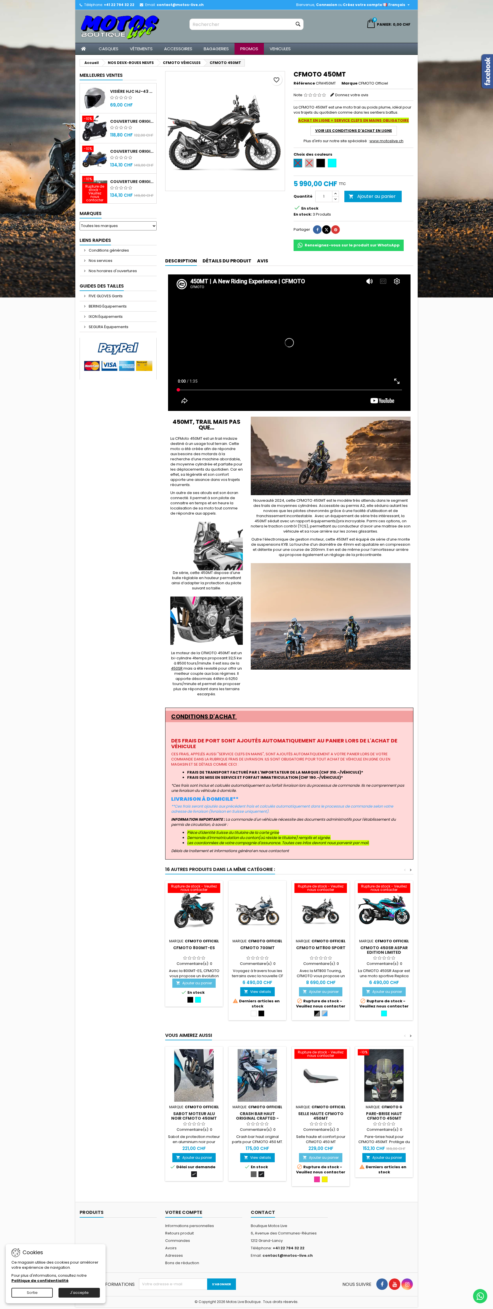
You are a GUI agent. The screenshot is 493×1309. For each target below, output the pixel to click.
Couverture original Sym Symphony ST (132, 181)
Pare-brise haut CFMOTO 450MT (384, 1116)
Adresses (174, 1255)
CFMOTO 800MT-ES (194, 948)
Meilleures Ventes (101, 75)
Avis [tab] (262, 261)
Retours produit (179, 1233)
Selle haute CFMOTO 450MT (321, 1116)
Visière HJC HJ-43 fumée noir (132, 91)
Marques (91, 213)
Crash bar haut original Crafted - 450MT (257, 1118)
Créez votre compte (362, 4)
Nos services (100, 260)
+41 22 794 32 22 (119, 4)
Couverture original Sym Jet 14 (132, 121)
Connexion (326, 4)
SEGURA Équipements (108, 327)
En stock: (303, 214)
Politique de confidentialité (39, 1280)
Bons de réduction (182, 1263)
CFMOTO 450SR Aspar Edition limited (384, 950)
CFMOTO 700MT (257, 948)
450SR (177, 668)
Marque (349, 83)
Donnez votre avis (351, 95)
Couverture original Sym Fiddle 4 (132, 151)
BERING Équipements (107, 306)
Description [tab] (181, 261)
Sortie (32, 1292)
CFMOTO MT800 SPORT (320, 948)
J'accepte (79, 1292)
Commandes (177, 1240)
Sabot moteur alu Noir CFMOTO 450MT (194, 1116)
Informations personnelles (189, 1225)
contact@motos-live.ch (180, 4)
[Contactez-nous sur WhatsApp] (480, 1296)
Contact (263, 1212)
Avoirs (171, 1248)
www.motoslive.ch (386, 141)
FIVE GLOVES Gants (105, 296)
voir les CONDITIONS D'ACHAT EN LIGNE (353, 130)
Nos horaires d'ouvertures (112, 271)
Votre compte (183, 1212)
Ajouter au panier (372, 196)
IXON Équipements (105, 316)
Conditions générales (108, 250)
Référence (304, 83)
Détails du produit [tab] (227, 261)
